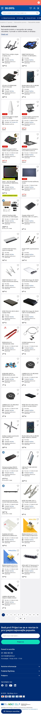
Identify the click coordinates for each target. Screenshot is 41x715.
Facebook (2, 685)
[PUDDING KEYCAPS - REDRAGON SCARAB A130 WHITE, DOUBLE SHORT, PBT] (10, 532)
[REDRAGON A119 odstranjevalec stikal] (10, 340)
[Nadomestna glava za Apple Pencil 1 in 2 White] (10, 115)
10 (37, 615)
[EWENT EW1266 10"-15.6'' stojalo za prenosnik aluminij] (10, 278)
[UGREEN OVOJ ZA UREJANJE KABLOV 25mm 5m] (30, 372)
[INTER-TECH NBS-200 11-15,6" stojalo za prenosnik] (30, 500)
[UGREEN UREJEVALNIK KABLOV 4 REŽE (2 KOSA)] (10, 595)
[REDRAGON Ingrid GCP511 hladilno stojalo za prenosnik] (10, 148)
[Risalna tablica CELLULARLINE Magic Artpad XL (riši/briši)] (30, 434)
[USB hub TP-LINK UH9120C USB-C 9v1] (30, 466)
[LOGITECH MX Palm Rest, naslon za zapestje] (10, 247)
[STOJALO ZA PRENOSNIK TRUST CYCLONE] (10, 84)
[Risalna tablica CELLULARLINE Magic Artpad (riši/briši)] (30, 84)
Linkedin (15, 685)
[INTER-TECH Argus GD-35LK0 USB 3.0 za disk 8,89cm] (30, 309)
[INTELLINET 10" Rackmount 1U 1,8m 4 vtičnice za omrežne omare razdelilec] (30, 563)
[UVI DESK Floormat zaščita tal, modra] (30, 181)
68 (20, 618)
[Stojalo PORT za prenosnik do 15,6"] (30, 247)
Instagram (6, 685)
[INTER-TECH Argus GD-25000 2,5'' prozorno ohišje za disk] (30, 278)
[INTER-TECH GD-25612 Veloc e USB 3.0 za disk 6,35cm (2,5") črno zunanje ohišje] (30, 403)
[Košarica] (38, 8)
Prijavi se (20, 642)
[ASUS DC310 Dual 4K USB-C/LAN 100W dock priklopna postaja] (10, 500)
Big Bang (12, 59)
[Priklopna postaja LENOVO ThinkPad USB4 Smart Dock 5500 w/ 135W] (10, 466)
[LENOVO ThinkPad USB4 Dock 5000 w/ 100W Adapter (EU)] (10, 214)
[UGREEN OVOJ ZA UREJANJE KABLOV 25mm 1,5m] (10, 403)
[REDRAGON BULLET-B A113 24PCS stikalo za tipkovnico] (10, 563)
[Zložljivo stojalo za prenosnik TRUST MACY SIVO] (10, 434)
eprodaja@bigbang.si (8, 656)
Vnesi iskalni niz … (15, 13)
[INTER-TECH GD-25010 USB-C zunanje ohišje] (10, 309)
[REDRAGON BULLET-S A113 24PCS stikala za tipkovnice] (30, 532)
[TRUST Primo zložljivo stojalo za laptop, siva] (10, 52)
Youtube (10, 685)
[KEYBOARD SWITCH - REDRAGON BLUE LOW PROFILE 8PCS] (10, 372)
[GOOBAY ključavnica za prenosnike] (30, 340)
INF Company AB (13, 122)
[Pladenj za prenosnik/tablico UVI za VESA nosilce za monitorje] (30, 148)
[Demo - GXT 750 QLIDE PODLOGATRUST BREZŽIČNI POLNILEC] (10, 181)
